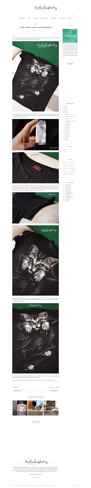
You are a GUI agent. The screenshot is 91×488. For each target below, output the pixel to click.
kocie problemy (73, 168)
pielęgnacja (73, 170)
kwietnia (66, 131)
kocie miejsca (65, 168)
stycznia (66, 136)
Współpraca (22, 18)
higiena (73, 161)
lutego (66, 134)
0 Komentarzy (15, 387)
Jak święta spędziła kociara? (70, 116)
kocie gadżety (70, 166)
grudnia (66, 114)
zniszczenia (65, 174)
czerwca (66, 127)
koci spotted (71, 164)
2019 (65, 137)
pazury (67, 170)
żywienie (70, 174)
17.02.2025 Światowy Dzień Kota (34, 413)
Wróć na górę (74, 485)
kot (64, 170)
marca (66, 132)
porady (64, 172)
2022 (65, 109)
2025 (65, 106)
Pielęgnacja (53, 18)
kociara (64, 166)
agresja (64, 161)
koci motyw (65, 164)
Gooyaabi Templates (44, 485)
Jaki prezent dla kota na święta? (50, 413)
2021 (65, 111)
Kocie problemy (44, 18)
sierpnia (66, 125)
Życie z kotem (62, 18)
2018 (65, 139)
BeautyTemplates (26, 485)
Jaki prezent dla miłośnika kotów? (18, 413)
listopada (67, 124)
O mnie (28, 18)
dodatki (35, 24)
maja (66, 129)
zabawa (73, 172)
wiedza (69, 172)
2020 (65, 113)
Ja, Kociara (35, 18)
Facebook (70, 18)
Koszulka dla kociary (68, 118)
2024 (65, 107)
